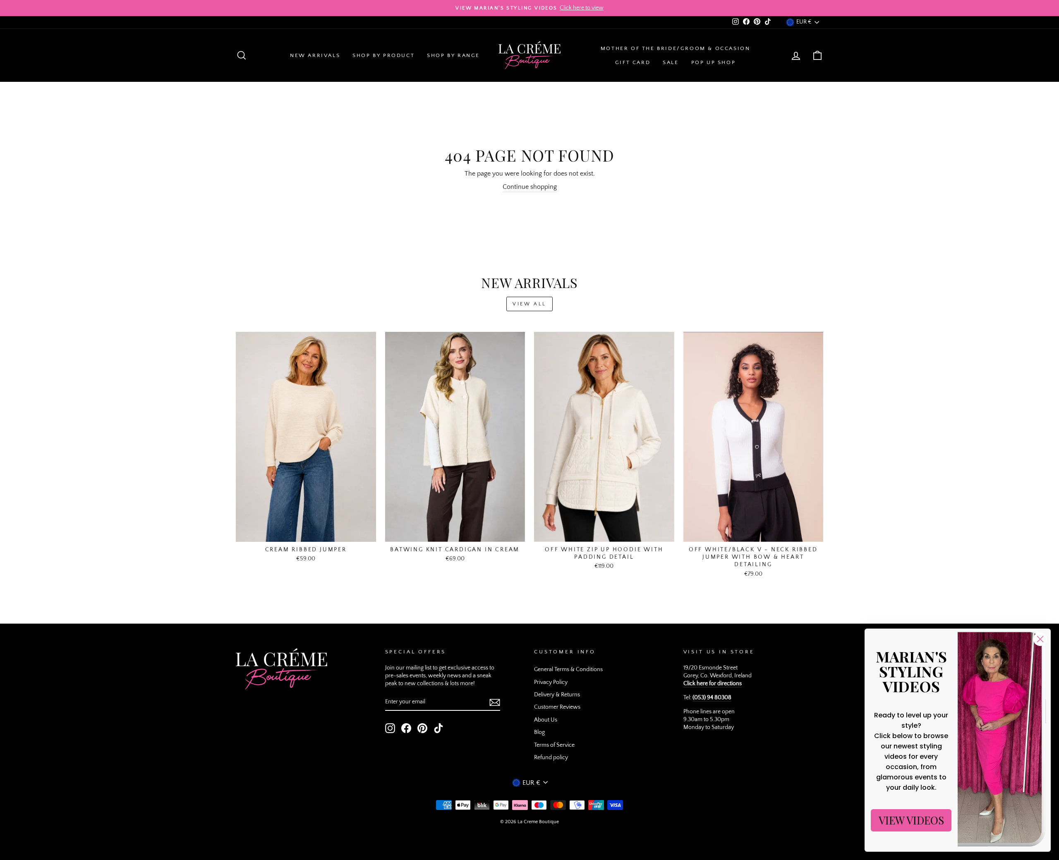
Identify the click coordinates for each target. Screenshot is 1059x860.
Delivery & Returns (557, 694)
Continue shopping (530, 187)
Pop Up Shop (713, 62)
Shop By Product (383, 55)
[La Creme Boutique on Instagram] (390, 728)
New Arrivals (315, 55)
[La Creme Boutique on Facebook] (406, 728)
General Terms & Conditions (568, 669)
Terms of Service (554, 745)
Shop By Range (453, 55)
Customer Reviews (557, 707)
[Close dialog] (1040, 639)
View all (529, 304)
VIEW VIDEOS (911, 820)
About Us (545, 720)
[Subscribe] (494, 703)
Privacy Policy (551, 682)
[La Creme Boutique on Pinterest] (422, 728)
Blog (539, 732)
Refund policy (551, 757)
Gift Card (632, 62)
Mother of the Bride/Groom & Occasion (675, 48)
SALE (670, 62)
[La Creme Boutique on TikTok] (438, 728)
